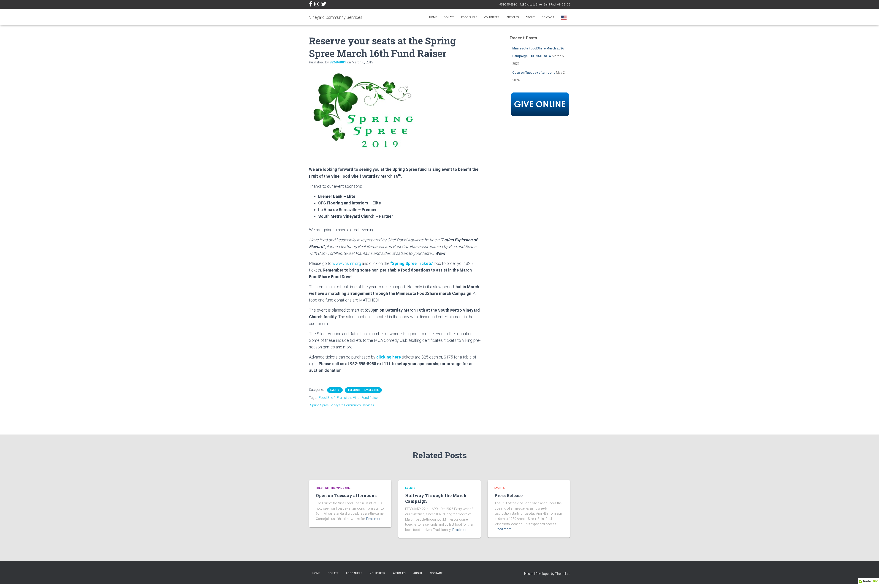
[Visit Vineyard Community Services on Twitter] (323, 5)
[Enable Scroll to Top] (870, 575)
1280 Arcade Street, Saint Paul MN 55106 (545, 4)
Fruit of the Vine (348, 397)
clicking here (388, 357)
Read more (374, 519)
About (530, 17)
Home (433, 17)
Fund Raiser (370, 397)
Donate (449, 17)
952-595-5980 (508, 4)
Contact (548, 17)
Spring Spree (319, 405)
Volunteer (491, 17)
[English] (564, 17)
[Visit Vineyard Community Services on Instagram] (316, 5)
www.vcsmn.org (346, 263)
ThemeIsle (562, 574)
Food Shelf (469, 17)
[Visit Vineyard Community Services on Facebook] (310, 5)
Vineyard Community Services (352, 405)
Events (334, 390)
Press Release (508, 495)
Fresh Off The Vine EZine (363, 390)
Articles (512, 17)
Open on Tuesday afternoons (533, 72)
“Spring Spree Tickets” (412, 263)
